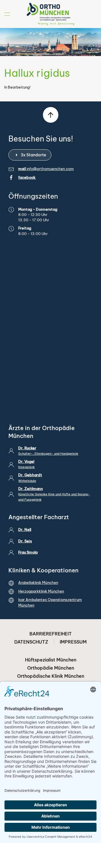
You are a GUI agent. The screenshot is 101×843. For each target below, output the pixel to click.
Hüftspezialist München (50, 660)
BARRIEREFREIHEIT (50, 634)
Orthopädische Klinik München (50, 676)
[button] (7, 14)
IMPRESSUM (73, 642)
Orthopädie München (50, 668)
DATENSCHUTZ (31, 642)
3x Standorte (33, 154)
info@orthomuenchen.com (50, 168)
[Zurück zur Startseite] (50, 14)
